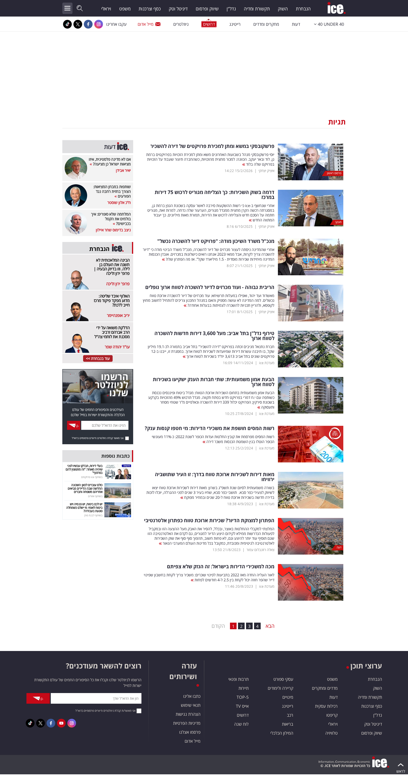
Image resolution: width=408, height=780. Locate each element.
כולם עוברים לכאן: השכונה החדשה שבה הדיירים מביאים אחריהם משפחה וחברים (85, 488)
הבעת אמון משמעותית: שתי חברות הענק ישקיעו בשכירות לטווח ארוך (213, 382)
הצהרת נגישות (188, 714)
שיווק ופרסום (207, 9)
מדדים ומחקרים (325, 688)
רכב (290, 715)
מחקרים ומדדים (266, 24)
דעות (296, 24)
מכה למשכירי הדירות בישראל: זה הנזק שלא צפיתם (220, 566)
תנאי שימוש (190, 705)
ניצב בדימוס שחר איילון (113, 230)
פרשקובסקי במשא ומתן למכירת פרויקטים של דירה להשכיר (212, 146)
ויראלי (106, 9)
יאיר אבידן (123, 170)
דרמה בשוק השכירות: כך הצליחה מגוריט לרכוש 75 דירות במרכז (214, 195)
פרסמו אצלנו (189, 732)
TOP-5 (243, 697)
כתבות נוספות (115, 456)
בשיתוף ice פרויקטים (91, 477)
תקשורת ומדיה (257, 9)
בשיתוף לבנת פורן (93, 515)
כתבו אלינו (191, 696)
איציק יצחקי (266, 170)
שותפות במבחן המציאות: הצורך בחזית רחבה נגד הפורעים (112, 191)
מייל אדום (145, 24)
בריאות (287, 724)
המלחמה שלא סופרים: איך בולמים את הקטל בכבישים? (111, 218)
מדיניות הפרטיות (186, 723)
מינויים (287, 697)
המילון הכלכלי (281, 733)
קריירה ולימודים (280, 688)
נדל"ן (231, 9)
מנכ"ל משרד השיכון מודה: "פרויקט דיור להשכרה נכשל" (215, 241)
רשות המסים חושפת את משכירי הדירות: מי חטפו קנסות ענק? (209, 428)
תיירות (243, 688)
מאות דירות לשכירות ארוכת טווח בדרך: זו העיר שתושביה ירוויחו (214, 477)
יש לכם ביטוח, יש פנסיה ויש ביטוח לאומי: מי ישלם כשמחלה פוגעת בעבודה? (84, 507)
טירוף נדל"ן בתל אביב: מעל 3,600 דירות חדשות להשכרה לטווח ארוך (214, 336)
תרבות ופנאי (238, 679)
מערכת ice (266, 362)
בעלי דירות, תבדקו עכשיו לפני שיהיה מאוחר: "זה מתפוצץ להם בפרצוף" (84, 469)
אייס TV (242, 706)
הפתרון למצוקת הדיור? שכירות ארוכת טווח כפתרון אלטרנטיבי (209, 520)
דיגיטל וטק (178, 9)
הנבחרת (303, 9)
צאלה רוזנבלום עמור (260, 549)
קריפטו (332, 715)
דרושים (243, 715)
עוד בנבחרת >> (98, 358)
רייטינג (235, 24)
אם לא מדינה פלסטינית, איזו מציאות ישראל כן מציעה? (110, 162)
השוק (283, 9)
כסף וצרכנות (150, 9)
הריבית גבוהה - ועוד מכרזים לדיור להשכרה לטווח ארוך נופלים (209, 287)
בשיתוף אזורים (95, 496)
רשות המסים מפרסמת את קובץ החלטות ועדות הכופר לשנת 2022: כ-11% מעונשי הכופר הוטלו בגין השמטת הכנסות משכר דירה (213, 439)
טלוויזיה (331, 733)
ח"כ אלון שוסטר (119, 202)
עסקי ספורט (283, 679)
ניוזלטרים (181, 24)
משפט (125, 9)
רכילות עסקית (326, 706)
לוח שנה (241, 724)
